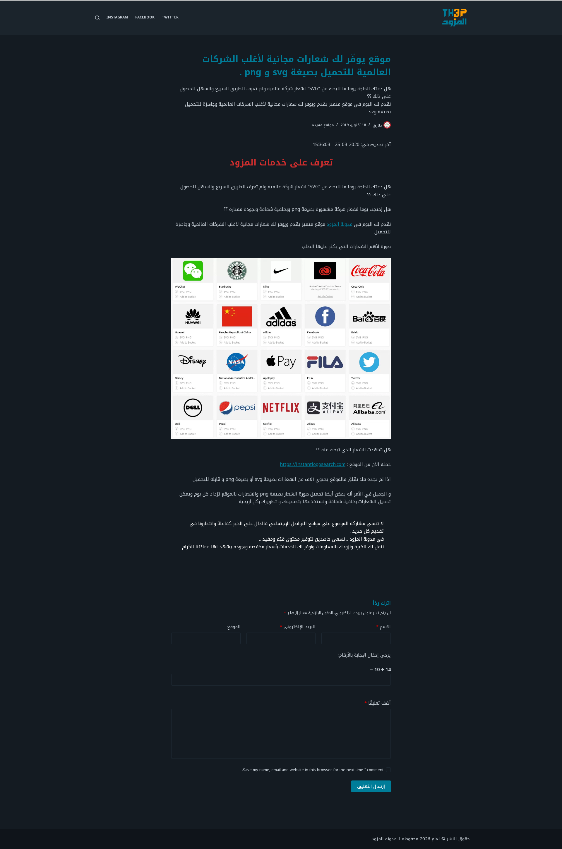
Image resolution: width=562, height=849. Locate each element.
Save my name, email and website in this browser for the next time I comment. (312, 769)
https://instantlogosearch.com (312, 464)
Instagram (117, 17)
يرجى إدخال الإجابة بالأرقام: (364, 655)
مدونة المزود (339, 224)
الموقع (234, 627)
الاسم (383, 627)
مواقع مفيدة (323, 125)
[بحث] (97, 18)
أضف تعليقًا (377, 703)
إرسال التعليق (371, 786)
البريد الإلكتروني (298, 627)
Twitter (170, 17)
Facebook (145, 17)
